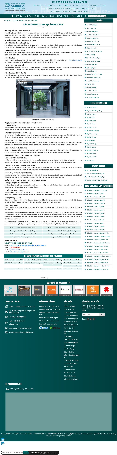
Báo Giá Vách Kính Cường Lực (95, 177)
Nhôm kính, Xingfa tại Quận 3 (95, 210)
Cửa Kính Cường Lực (92, 38)
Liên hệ (79, 16)
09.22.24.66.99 (64, 8)
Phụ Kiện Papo (90, 114)
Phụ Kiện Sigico (91, 147)
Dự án (72, 16)
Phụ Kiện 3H (90, 160)
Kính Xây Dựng (91, 68)
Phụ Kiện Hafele (91, 153)
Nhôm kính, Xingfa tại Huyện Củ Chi (97, 263)
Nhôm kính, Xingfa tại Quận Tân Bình (97, 246)
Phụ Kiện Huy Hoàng (92, 130)
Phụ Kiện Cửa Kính (92, 150)
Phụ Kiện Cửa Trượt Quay (94, 111)
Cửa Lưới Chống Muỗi (93, 61)
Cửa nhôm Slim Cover (75, 60)
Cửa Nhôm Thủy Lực (92, 41)
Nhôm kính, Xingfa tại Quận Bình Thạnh (98, 236)
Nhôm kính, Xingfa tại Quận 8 (95, 226)
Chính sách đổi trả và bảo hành (49, 321)
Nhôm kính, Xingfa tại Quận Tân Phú (97, 249)
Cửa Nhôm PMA (91, 71)
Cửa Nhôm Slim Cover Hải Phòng (13, 263)
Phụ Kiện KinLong (91, 134)
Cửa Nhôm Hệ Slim (92, 31)
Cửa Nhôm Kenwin (92, 94)
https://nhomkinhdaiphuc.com (19, 252)
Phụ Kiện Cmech (91, 127)
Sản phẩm (27, 16)
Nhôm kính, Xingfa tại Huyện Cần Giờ (97, 259)
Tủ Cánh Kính (90, 84)
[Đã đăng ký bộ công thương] (43, 328)
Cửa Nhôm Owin (91, 87)
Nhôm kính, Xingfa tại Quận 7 (95, 223)
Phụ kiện (36, 16)
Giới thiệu (19, 16)
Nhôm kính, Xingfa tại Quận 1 (95, 193)
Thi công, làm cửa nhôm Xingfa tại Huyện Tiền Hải (23, 237)
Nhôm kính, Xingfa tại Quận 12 (95, 203)
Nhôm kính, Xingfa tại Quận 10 (95, 197)
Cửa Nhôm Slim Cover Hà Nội (33, 260)
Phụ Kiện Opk (90, 117)
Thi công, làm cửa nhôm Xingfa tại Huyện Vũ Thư (62, 237)
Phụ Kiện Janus (91, 137)
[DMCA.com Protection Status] (55, 328)
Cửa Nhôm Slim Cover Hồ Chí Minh (14, 260)
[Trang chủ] (12, 16)
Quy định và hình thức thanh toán (50, 309)
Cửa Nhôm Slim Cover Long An (33, 263)
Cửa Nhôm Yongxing (92, 81)
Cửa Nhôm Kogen (91, 64)
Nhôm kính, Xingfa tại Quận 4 (95, 213)
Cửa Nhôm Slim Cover (93, 35)
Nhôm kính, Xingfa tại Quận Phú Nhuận (98, 243)
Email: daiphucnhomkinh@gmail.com (20, 328)
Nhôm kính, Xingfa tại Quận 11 (95, 200)
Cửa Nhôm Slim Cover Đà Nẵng (72, 260)
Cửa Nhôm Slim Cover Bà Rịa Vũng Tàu (53, 263)
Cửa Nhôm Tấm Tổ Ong (93, 78)
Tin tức (59, 16)
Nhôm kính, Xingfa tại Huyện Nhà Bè (97, 269)
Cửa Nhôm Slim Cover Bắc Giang (72, 266)
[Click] (5, 289)
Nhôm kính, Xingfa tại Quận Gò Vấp (97, 239)
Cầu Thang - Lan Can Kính (94, 51)
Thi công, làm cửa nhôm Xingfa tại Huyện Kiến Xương (62, 231)
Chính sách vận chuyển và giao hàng (49, 314)
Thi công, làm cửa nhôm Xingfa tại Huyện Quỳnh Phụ (23, 234)
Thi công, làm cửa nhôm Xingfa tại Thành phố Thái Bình (62, 227)
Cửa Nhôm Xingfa (91, 25)
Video (66, 16)
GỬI (102, 314)
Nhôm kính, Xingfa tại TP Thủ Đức (96, 190)
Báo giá (44, 16)
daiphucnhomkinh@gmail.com (17, 250)
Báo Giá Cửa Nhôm (92, 170)
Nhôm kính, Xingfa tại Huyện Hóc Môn (97, 266)
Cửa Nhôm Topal (91, 91)
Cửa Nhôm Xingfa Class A (94, 74)
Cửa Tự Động (90, 54)
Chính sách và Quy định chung (49, 306)
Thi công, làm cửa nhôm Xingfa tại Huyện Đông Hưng (23, 227)
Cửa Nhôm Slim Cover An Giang (72, 263)
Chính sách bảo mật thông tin (48, 318)
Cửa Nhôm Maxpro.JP (93, 45)
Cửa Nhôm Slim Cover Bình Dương (53, 260)
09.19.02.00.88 (53, 8)
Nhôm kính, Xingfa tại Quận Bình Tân (97, 233)
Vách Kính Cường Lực (93, 58)
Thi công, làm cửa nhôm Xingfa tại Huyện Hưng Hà (23, 231)
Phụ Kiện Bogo (90, 124)
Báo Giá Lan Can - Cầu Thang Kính (96, 180)
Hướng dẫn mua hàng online (48, 324)
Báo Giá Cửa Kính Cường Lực (95, 173)
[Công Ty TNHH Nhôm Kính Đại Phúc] (15, 7)
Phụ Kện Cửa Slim (91, 107)
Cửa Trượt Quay (91, 28)
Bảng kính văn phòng (92, 97)
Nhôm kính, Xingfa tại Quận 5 (95, 216)
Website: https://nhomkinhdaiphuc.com (21, 332)
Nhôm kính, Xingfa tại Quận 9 (95, 230)
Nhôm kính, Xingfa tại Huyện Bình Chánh (98, 256)
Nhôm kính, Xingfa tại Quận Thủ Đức (97, 253)
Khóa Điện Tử (90, 140)
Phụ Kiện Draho (91, 121)
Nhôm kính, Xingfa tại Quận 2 (95, 207)
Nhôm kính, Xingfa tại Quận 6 (95, 220)
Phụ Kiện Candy (91, 144)
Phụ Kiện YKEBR (91, 157)
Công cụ (51, 16)
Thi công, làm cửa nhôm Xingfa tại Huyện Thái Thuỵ (62, 234)
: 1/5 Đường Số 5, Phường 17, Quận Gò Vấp (19, 389)
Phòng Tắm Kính (91, 48)
